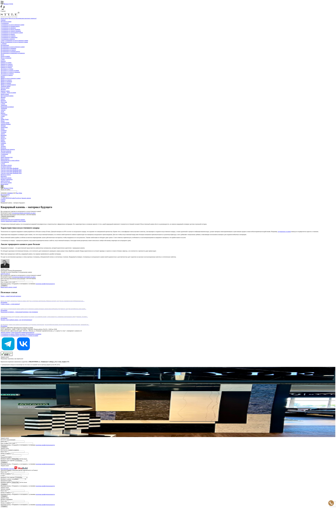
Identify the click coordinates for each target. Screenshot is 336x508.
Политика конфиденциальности (24, 332)
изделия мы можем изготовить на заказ (23, 213)
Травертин (4, 105)
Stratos (2, 129)
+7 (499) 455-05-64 (6, 198)
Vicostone (3, 132)
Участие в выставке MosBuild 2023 (11, 171)
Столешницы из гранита (8, 35)
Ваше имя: (4, 280)
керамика (10, 193)
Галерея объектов (6, 152)
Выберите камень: (6, 479)
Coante (3, 116)
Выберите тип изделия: (8, 460)
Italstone (3, 141)
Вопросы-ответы (6, 174)
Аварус (3, 133)
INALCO (3, 138)
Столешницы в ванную (8, 39)
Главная (3, 20)
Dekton (3, 137)
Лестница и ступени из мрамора (10, 72)
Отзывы (3, 155)
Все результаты (5, 194)
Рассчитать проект (6, 182)
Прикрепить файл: (6, 457)
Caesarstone (4, 114)
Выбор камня (5, 94)
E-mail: (3, 455)
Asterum (3, 110)
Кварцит (3, 100)
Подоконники (5, 45)
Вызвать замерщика (7, 179)
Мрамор (3, 97)
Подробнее (4, 302)
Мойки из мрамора (6, 81)
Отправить (4, 285)
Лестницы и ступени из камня (10, 70)
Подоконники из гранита (8, 50)
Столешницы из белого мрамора (10, 29)
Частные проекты (6, 151)
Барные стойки (5, 91)
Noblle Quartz (5, 119)
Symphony (4, 130)
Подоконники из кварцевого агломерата (13, 53)
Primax (3, 121)
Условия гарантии (6, 166)
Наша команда (5, 159)
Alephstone (4, 108)
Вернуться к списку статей (9, 287)
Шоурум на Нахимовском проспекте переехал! (22, 18)
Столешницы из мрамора (8, 28)
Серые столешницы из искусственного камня (14, 40)
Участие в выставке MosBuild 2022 (11, 170)
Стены (3, 59)
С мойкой (3, 43)
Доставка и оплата (6, 165)
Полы (2, 54)
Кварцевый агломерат (7, 107)
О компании (4, 154)
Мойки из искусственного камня (10, 78)
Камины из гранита (6, 64)
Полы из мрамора (6, 58)
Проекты (3, 148)
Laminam (3, 143)
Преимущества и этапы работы (10, 160)
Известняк (4, 102)
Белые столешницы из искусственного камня (14, 42)
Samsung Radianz (6, 124)
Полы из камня (5, 56)
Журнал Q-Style (8, 4)
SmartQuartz (4, 127)
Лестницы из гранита (7, 73)
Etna (2, 118)
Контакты (4, 176)
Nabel (2, 144)
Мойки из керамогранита (8, 84)
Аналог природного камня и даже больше (13, 221)
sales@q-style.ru (5, 181)
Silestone (3, 125)
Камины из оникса (6, 67)
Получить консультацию (7, 216)
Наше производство (7, 157)
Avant (2, 111)
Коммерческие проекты (8, 149)
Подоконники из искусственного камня (12, 47)
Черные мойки (5, 88)
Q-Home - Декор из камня (8, 92)
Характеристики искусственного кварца (13, 219)
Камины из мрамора (7, 65)
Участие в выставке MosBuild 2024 (11, 173)
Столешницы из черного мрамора (11, 31)
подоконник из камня (284, 231)
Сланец (3, 103)
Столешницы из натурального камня (12, 32)
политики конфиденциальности (45, 283)
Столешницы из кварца (8, 34)
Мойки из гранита (6, 80)
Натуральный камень (7, 95)
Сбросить (3, 196)
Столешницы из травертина (9, 37)
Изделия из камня (6, 21)
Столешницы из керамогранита (10, 26)
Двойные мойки (5, 86)
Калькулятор (4, 18)
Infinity (3, 140)
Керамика (3, 135)
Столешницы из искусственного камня (12, 24)
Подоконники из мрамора (8, 48)
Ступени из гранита (7, 75)
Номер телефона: (6, 453)
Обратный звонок (6, 178)
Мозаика (3, 89)
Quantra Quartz (5, 122)
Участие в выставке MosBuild (9, 168)
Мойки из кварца (6, 83)
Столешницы (5, 23)
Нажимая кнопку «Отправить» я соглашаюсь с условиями (28, 283)
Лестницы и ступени (7, 69)
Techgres (3, 146)
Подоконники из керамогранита (10, 51)
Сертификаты (5, 162)
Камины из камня (6, 62)
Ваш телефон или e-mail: (8, 282)
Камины (3, 61)
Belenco (3, 113)
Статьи (3, 163)
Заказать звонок (26, 198)
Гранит (3, 99)
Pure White (19, 193)
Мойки (3, 77)
